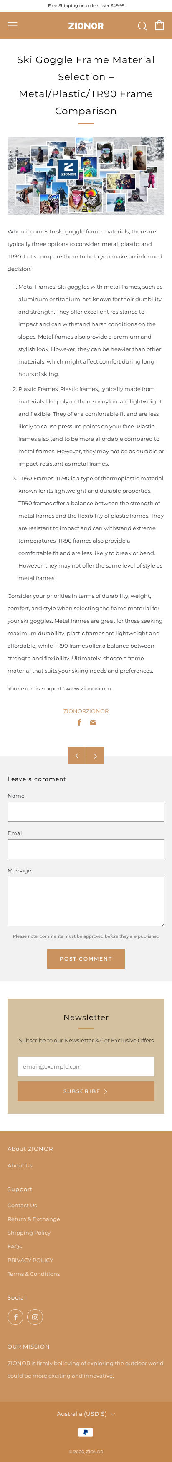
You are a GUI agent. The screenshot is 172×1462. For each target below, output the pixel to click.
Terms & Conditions (34, 1273)
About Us (20, 1165)
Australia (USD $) (82, 1413)
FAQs (15, 1246)
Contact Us (22, 1205)
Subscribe (82, 1091)
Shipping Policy (29, 1232)
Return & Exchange (34, 1219)
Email (16, 833)
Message (19, 870)
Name (16, 795)
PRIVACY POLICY (30, 1260)
